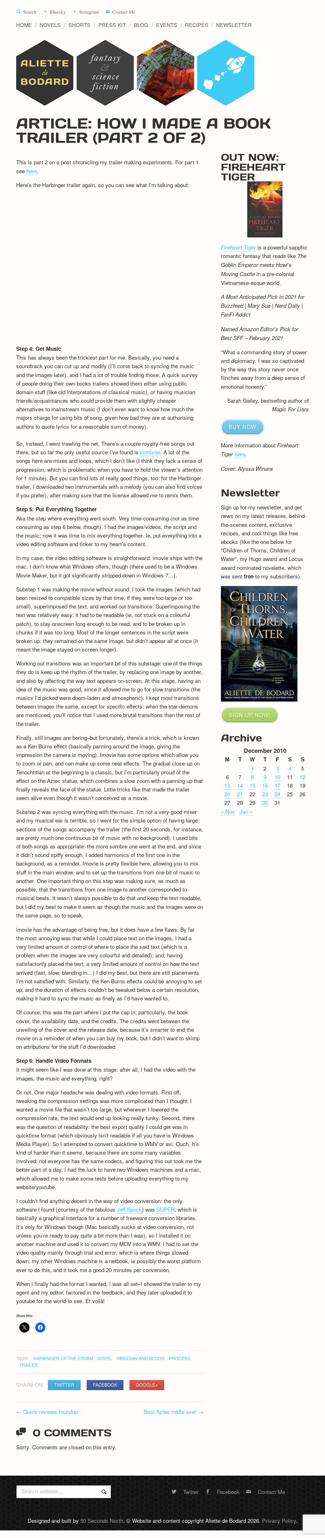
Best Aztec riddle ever (173, 1411)
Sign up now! (250, 715)
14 (240, 785)
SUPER (165, 1209)
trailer (28, 1365)
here (31, 171)
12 (302, 777)
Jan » (246, 811)
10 (277, 777)
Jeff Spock (129, 1209)
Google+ (147, 1385)
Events (166, 25)
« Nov (228, 811)
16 (265, 785)
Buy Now (242, 427)
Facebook (105, 1385)
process (179, 1358)
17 (277, 785)
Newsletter (234, 25)
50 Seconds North (101, 1520)
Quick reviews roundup (47, 1411)
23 (265, 794)
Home (24, 25)
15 (252, 785)
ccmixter (150, 452)
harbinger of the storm (63, 1358)
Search (29, 12)
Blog (141, 25)
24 (277, 794)
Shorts (79, 25)
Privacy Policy (279, 1520)
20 (227, 794)
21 (240, 794)
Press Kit (112, 25)
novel (104, 1358)
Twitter (64, 1385)
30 (265, 802)
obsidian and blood (140, 1358)
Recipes (196, 25)
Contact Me (123, 12)
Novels (50, 25)
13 (227, 785)
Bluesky (58, 12)
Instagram (89, 12)
